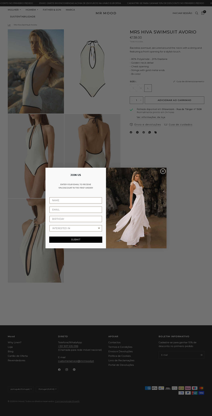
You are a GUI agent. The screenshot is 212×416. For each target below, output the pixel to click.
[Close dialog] (163, 171)
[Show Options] (99, 228)
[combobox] (74, 228)
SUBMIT (75, 239)
